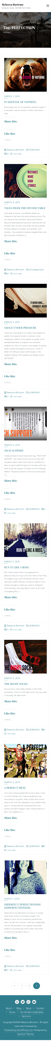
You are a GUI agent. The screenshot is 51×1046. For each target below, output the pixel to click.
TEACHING (34, 149)
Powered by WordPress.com (18, 1030)
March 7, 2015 (12, 96)
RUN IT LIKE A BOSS (16, 567)
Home (6, 32)
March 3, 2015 (12, 561)
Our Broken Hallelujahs (32, 1012)
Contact (40, 1008)
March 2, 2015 (12, 678)
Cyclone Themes (25, 1034)
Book (28, 1008)
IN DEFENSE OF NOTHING (20, 102)
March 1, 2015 (12, 898)
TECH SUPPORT (14, 450)
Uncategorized (36, 269)
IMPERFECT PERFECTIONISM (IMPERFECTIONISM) (22, 906)
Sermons (26, 1016)
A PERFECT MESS (15, 787)
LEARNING (34, 392)
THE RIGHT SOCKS (16, 684)
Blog (19, 1008)
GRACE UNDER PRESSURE (20, 327)
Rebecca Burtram (15, 149)
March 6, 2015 (12, 202)
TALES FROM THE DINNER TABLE (24, 208)
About (9, 1008)
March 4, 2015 (12, 322)
